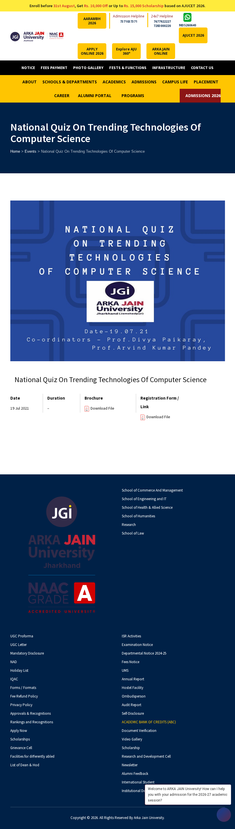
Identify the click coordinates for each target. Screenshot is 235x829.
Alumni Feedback (135, 773)
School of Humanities (138, 516)
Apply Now (18, 730)
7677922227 (162, 21)
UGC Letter (18, 644)
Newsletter (130, 765)
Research (129, 524)
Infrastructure (168, 67)
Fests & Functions (127, 67)
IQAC (14, 679)
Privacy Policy (21, 704)
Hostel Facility (132, 687)
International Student (138, 782)
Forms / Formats (23, 687)
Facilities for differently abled (32, 756)
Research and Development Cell (146, 756)
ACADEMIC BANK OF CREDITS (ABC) (149, 722)
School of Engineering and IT (144, 498)
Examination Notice (137, 644)
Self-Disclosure (133, 713)
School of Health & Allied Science (147, 507)
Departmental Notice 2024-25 (144, 653)
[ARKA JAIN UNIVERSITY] (37, 36)
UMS (125, 670)
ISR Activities (131, 636)
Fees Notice (130, 661)
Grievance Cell (21, 747)
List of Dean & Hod (24, 765)
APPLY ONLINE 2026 (92, 51)
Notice (28, 67)
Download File (102, 408)
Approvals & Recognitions (30, 713)
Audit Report (131, 704)
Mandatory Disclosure (27, 653)
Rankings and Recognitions (31, 722)
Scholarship (131, 747)
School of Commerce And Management (152, 490)
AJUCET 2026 (193, 35)
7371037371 (128, 21)
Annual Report (133, 679)
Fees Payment (54, 67)
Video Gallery (132, 739)
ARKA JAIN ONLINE (161, 51)
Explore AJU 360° (126, 51)
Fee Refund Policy (24, 696)
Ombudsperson (134, 696)
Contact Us (202, 67)
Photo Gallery (88, 67)
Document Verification (139, 730)
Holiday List (19, 670)
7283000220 (162, 26)
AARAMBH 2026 (92, 20)
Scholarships (20, 739)
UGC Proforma (21, 636)
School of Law (133, 533)
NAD (13, 661)
